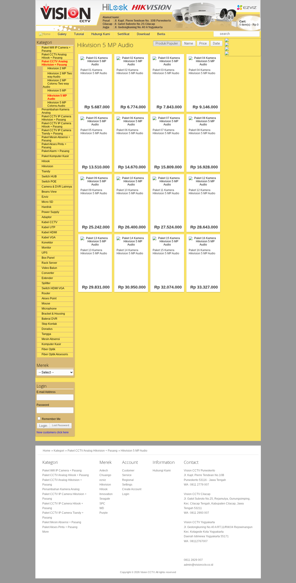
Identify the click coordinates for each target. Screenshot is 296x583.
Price (203, 43)
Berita (161, 34)
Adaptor (47, 217)
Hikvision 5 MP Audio (57, 97)
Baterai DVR (49, 318)
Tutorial (79, 34)
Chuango (105, 475)
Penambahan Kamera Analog (55, 111)
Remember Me (51, 419)
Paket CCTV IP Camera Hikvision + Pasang (56, 118)
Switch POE (49, 181)
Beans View (49, 191)
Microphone (49, 308)
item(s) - (249, 23)
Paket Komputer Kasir (55, 156)
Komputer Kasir (51, 344)
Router (46, 293)
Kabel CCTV (49, 222)
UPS (44, 252)
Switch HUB (49, 176)
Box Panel (48, 257)
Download (143, 34)
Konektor (47, 242)
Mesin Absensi (51, 339)
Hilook (46, 161)
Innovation (106, 494)
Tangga (46, 334)
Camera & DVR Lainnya (57, 186)
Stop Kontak (49, 323)
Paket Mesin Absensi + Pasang (56, 139)
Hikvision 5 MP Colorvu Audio (56, 104)
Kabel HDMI (49, 232)
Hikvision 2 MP (56, 68)
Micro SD (47, 201)
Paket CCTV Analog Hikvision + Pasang (55, 63)
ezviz (102, 480)
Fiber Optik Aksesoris (55, 354)
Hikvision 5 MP (56, 90)
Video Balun (49, 268)
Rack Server (49, 262)
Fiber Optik (48, 349)
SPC (102, 503)
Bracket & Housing (53, 313)
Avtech (103, 470)
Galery (62, 34)
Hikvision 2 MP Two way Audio (59, 75)
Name (188, 43)
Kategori (59, 450)
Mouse (46, 303)
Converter (48, 273)
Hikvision (47, 166)
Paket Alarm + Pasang (55, 151)
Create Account (131, 489)
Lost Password (60, 425)
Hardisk (46, 207)
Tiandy (46, 171)
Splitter (46, 283)
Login (43, 426)
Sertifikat (123, 34)
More (45, 531)
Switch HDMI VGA (53, 288)
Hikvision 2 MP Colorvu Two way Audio (56, 83)
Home (46, 450)
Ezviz (45, 196)
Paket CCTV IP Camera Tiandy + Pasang (56, 132)
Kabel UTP (48, 227)
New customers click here (53, 432)
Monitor (46, 247)
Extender (47, 278)
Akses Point (49, 298)
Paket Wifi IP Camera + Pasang (56, 49)
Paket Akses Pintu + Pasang (54, 146)
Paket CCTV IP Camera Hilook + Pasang (56, 125)
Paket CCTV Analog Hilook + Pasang (54, 56)
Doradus (47, 329)
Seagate (104, 498)
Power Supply (50, 212)
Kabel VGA (49, 237)
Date (216, 43)
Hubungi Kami (100, 34)
